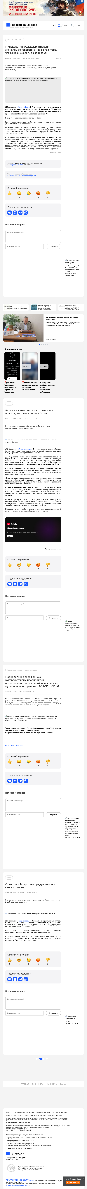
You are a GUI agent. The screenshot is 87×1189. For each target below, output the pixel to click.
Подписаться (73, 1183)
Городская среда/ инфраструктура (22, 670)
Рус (55, 25)
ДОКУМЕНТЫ (37, 1084)
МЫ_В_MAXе (51, 1084)
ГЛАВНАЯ (25, 1084)
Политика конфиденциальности (18, 1185)
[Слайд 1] (39, 344)
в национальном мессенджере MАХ (22, 175)
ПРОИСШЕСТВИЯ (14, 40)
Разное (63, 1084)
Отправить (53, 246)
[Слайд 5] (47, 344)
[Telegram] (20, 212)
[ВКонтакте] (9, 212)
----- (9, 403)
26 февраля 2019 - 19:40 (12, 418)
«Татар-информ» (23, 107)
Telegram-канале (16, 165)
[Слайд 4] (45, 344)
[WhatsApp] (26, 212)
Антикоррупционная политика (17, 1179)
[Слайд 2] (41, 344)
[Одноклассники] (15, 212)
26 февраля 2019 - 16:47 (12, 892)
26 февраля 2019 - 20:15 (12, 58)
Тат (65, 25)
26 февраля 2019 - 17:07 (12, 691)
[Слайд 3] (43, 344)
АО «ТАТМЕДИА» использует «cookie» (20, 1180)
